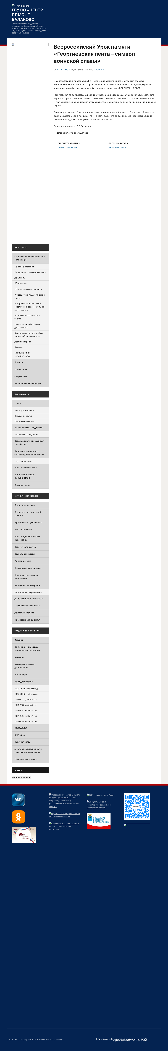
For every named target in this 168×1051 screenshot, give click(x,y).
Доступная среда (22, 341)
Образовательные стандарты (28, 289)
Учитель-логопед (22, 561)
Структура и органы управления (30, 272)
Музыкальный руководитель (28, 522)
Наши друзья (20, 728)
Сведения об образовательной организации (29, 258)
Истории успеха (22, 485)
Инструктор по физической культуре (27, 514)
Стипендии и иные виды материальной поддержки (27, 648)
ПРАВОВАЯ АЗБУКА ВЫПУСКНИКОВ (24, 476)
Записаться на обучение (26, 434)
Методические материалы (27, 585)
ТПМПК (18, 403)
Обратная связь (22, 742)
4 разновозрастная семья (27, 620)
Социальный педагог (24, 554)
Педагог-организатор (25, 547)
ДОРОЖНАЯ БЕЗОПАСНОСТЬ (29, 598)
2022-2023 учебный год (26, 694)
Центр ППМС (62, 70)
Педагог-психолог (23, 416)
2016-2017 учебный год (25, 721)
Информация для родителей (28, 592)
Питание (18, 347)
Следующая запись (117, 147)
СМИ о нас (19, 735)
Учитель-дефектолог (24, 421)
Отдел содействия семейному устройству (29, 442)
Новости (100, 70)
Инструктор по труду (24, 505)
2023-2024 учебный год (26, 688)
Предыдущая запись (67, 147)
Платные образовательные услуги (27, 317)
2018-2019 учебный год (25, 710)
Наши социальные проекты (27, 568)
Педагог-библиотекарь (25, 467)
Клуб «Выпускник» (23, 461)
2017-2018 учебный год (25, 716)
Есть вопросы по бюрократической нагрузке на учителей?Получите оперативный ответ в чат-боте (121, 1040)
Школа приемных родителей (28, 427)
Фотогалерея (20, 369)
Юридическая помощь (25, 759)
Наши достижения (23, 681)
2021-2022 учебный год (25, 699)
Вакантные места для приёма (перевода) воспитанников (28, 335)
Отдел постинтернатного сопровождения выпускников (29, 453)
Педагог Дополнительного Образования (27, 538)
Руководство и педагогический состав (29, 296)
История (18, 640)
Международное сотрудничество (22, 354)
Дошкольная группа (24, 612)
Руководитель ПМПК (24, 410)
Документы (19, 278)
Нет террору (20, 674)
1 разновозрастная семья (27, 605)
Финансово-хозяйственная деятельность (27, 326)
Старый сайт (20, 376)
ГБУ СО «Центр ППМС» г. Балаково (27, 15)
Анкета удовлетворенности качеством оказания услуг (28, 750)
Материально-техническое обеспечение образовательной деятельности (29, 306)
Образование (20, 283)
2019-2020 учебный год (25, 705)
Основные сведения (24, 266)
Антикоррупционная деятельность (24, 666)
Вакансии (19, 657)
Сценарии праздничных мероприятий (26, 577)
